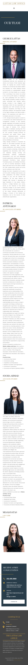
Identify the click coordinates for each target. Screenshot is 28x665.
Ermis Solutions (17, 660)
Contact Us (14, 601)
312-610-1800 (11, 578)
